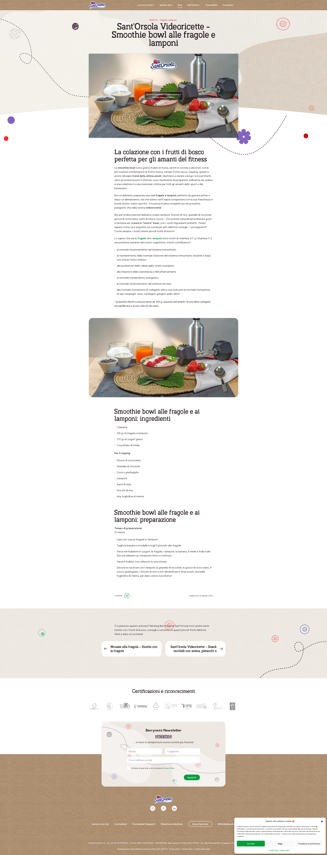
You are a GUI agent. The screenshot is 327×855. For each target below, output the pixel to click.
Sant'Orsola (97, 5)
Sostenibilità (211, 5)
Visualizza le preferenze (309, 843)
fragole (141, 238)
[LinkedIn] (135, 595)
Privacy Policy (168, 768)
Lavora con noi (100, 823)
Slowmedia (205, 849)
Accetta (250, 843)
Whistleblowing (227, 823)
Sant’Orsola (192, 5)
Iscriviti (192, 777)
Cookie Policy (274, 850)
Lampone (172, 20)
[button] (322, 821)
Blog (180, 5)
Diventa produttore (172, 823)
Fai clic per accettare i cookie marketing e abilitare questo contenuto (163, 95)
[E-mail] (141, 595)
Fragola (163, 20)
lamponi (157, 238)
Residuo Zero (166, 5)
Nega (280, 843)
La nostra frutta (144, 5)
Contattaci (228, 5)
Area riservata (200, 823)
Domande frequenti (143, 823)
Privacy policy (285, 850)
